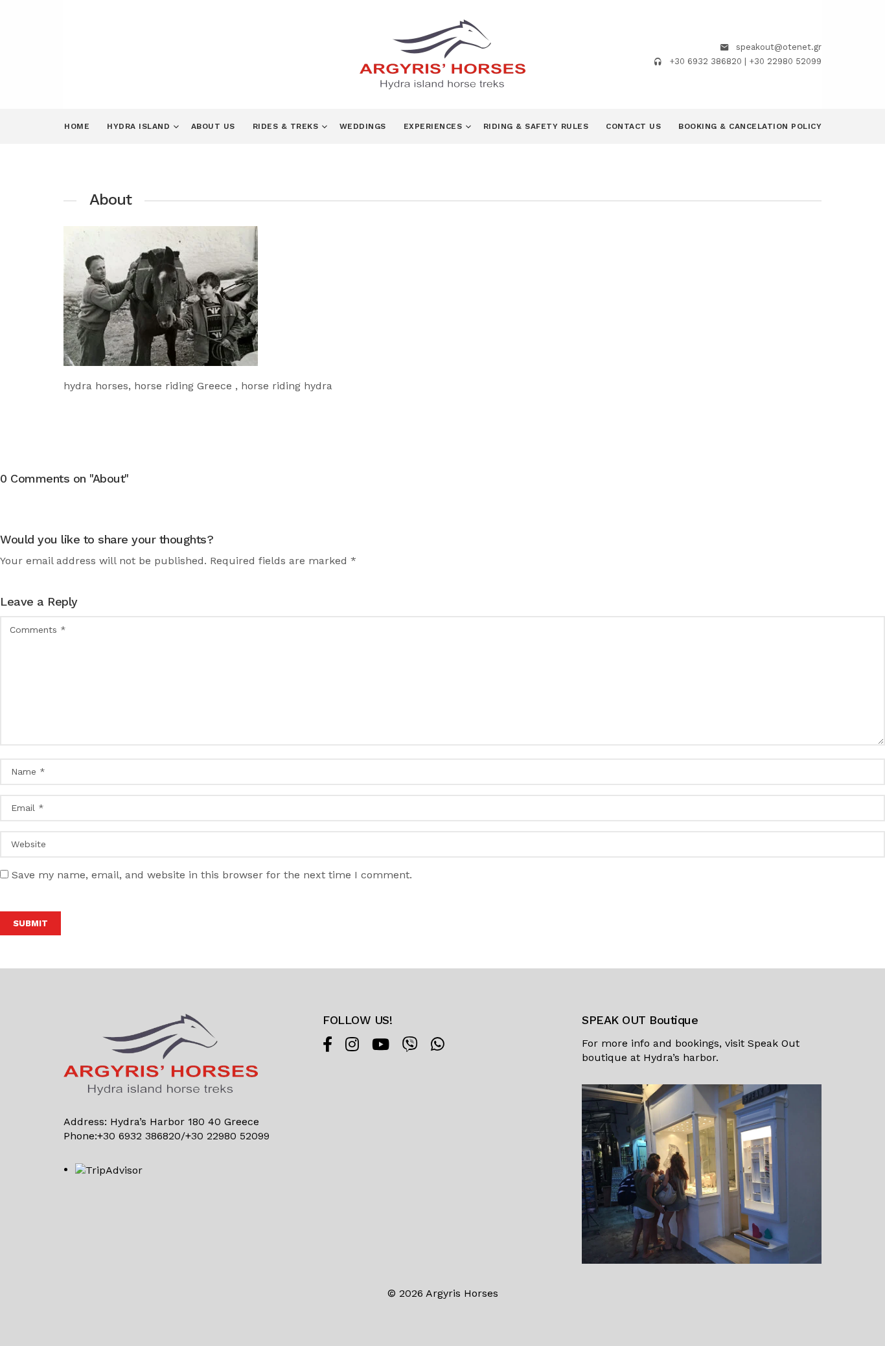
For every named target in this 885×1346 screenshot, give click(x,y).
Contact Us (633, 126)
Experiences (434, 126)
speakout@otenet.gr (779, 47)
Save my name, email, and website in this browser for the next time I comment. (212, 875)
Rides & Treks (287, 126)
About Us (213, 126)
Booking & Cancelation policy (750, 126)
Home (76, 126)
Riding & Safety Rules (536, 126)
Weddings (362, 126)
